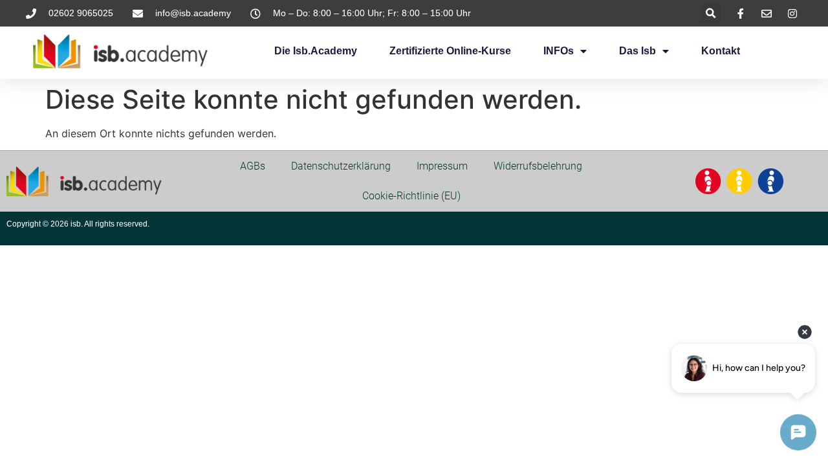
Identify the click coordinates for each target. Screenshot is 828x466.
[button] (711, 13)
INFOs (558, 50)
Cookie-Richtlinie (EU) (411, 196)
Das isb (637, 50)
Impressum (442, 166)
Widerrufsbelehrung (538, 166)
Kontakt (720, 50)
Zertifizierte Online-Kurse (450, 50)
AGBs (252, 166)
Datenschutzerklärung (341, 166)
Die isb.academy (315, 50)
